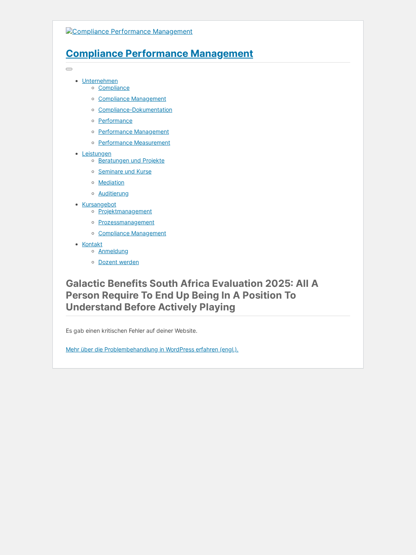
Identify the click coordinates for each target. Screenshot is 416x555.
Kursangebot (99, 204)
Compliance (114, 87)
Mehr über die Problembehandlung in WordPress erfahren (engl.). (152, 349)
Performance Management (133, 131)
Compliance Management (132, 98)
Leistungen (96, 153)
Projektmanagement (125, 211)
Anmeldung (113, 250)
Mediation (111, 182)
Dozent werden (118, 261)
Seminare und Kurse (125, 171)
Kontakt (92, 244)
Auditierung (113, 193)
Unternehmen (100, 80)
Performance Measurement (134, 142)
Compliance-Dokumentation (135, 109)
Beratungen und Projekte (131, 160)
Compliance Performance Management (159, 53)
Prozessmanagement (126, 222)
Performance (115, 120)
